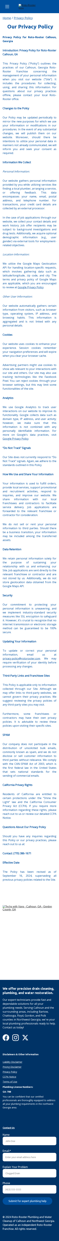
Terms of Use (10, 1081)
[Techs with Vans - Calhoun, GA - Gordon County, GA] (29, 942)
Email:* (7, 1150)
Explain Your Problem (15, 1166)
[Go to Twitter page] (25, 1037)
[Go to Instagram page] (15, 1037)
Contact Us (9, 1127)
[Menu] (7, 6)
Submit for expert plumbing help (27, 1201)
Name (6, 1134)
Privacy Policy (23, 18)
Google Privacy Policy (31, 287)
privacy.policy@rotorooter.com (21, 658)
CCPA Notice (9, 1076)
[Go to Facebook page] (6, 1037)
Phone (6, 1183)
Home (7, 18)
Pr (4, 1066)
